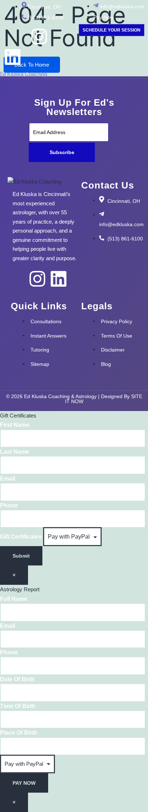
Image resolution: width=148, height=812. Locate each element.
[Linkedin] (13, 57)
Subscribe (62, 152)
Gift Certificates (21, 537)
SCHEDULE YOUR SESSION (111, 30)
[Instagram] (39, 37)
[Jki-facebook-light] (13, 37)
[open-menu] (140, 74)
